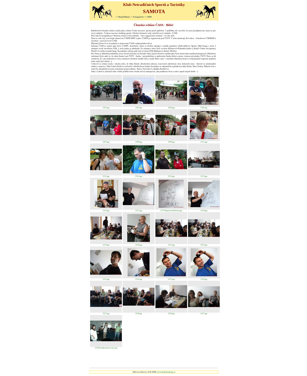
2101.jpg (106, 108)
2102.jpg (138, 108)
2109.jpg (171, 142)
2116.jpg (106, 210)
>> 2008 (148, 17)
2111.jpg (204, 142)
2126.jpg (204, 279)
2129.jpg (171, 313)
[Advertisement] (153, 358)
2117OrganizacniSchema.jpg (171, 210)
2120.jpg (138, 245)
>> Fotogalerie (137, 17)
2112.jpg (106, 176)
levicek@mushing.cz (166, 372)
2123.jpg (106, 279)
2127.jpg (106, 313)
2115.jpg (204, 176)
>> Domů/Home (123, 17)
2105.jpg (204, 108)
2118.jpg (204, 210)
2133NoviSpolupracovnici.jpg (106, 348)
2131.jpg (204, 313)
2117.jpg (138, 210)
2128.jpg (138, 313)
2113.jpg (138, 176)
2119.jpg (106, 245)
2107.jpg (106, 142)
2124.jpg (138, 279)
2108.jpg (138, 142)
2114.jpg (171, 176)
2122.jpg (204, 245)
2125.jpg (171, 279)
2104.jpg (171, 108)
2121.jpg (171, 245)
